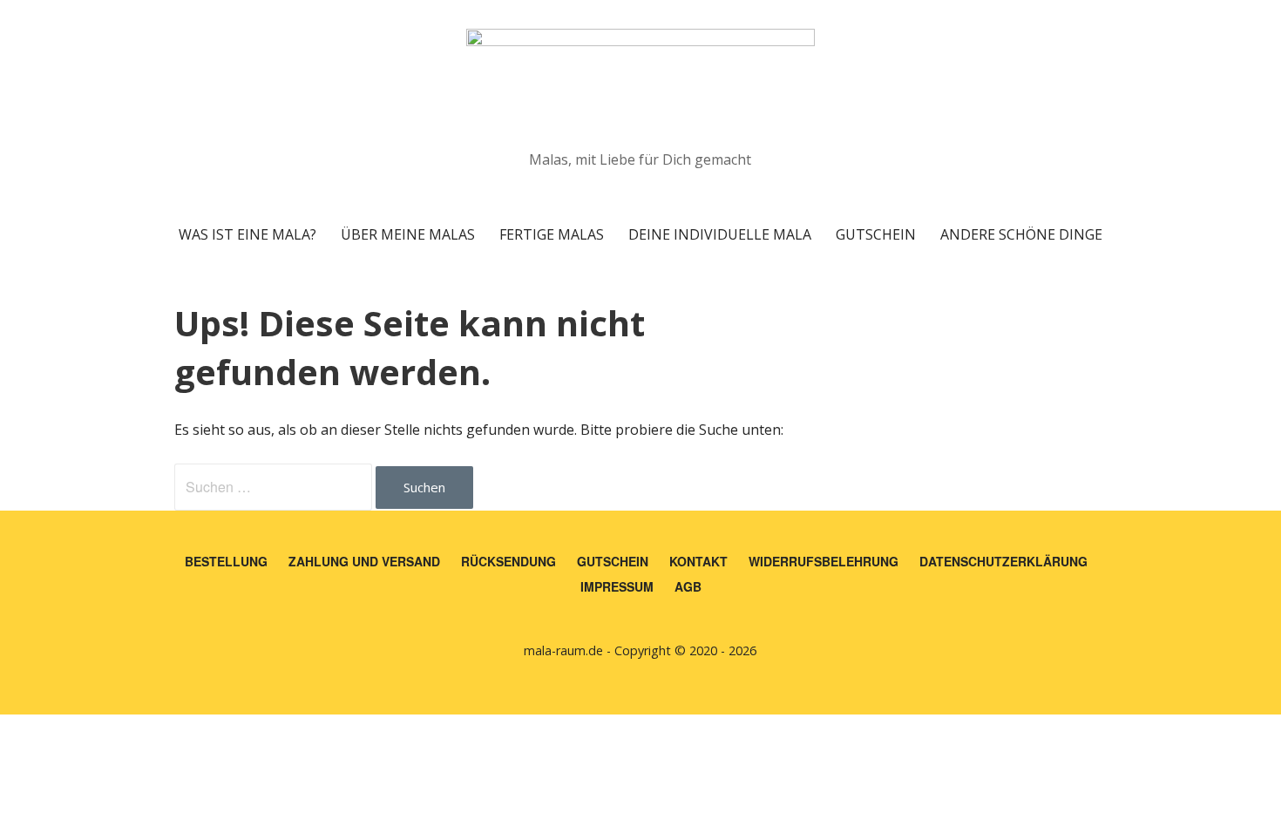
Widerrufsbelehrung (823, 561)
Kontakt (698, 561)
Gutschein (876, 234)
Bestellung (226, 561)
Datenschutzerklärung (1003, 561)
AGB (688, 586)
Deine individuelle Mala (719, 234)
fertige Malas (551, 234)
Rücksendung (508, 561)
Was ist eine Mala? (247, 234)
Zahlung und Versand (364, 561)
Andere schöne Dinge (1021, 234)
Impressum (617, 586)
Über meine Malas (408, 234)
